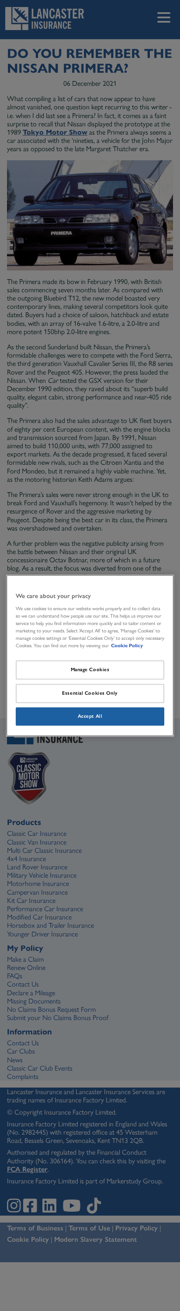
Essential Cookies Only (90, 693)
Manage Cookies (90, 669)
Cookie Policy (127, 645)
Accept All (90, 716)
